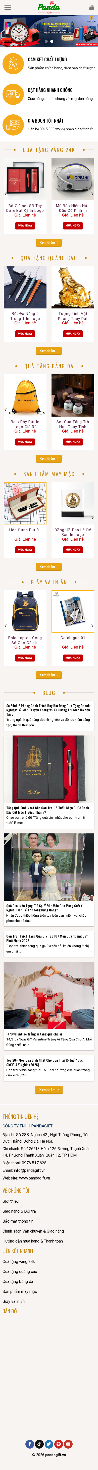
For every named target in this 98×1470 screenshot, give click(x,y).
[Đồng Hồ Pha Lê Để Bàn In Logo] (73, 503)
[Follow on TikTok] (39, 1444)
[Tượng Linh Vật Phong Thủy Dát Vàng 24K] (73, 287)
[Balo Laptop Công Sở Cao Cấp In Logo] (25, 611)
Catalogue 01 (73, 638)
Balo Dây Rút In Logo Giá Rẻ (25, 424)
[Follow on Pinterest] (58, 1444)
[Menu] (7, 7)
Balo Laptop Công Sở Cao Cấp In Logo (25, 641)
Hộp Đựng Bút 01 (25, 530)
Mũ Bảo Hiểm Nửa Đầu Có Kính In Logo (73, 209)
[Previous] (5, 194)
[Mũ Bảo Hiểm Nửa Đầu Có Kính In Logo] (73, 179)
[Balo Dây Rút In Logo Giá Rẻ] (25, 395)
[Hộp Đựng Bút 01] (25, 503)
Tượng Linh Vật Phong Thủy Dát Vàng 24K (73, 316)
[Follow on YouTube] (68, 1444)
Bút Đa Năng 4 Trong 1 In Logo (25, 316)
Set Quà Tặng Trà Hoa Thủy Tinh (73, 424)
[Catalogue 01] (73, 611)
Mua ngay (25, 225)
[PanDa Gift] (49, 7)
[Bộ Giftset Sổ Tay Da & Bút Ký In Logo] (25, 179)
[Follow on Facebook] (29, 1444)
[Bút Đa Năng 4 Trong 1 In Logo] (25, 287)
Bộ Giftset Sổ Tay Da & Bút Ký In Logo (25, 208)
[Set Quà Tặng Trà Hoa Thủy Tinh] (73, 395)
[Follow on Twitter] (49, 1444)
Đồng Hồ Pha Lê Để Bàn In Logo (73, 532)
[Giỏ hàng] (91, 7)
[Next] (92, 194)
